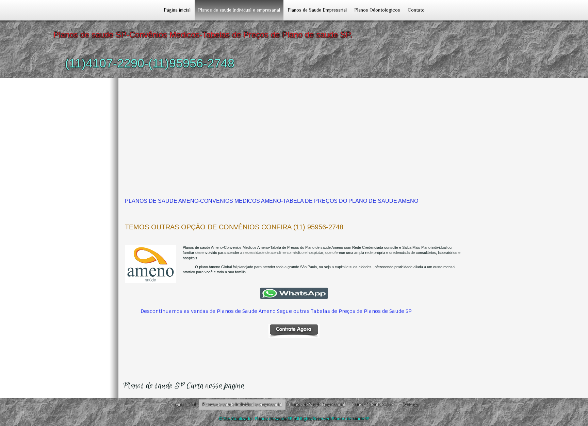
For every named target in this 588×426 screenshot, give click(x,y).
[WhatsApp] (294, 293)
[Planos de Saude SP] (294, 331)
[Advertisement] (294, 129)
